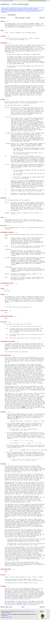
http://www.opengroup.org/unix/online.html (17, 598)
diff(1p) (28, 577)
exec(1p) (35, 582)
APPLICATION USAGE (6, 11)
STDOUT (30, 9)
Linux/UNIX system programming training (37, 0)
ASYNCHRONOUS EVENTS (21, 9)
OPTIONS (25, 7)
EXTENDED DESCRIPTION (15, 10)
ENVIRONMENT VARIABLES (7, 9)
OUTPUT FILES (4, 10)
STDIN (35, 7)
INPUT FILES (41, 7)
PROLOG (3, 7)
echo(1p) (34, 577)
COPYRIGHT (4, 12)
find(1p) (40, 577)
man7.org (2, 0)
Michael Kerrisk (21, 611)
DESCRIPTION (18, 7)
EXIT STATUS (25, 10)
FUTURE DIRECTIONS (29, 11)
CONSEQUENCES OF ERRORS (36, 10)
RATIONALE (21, 11)
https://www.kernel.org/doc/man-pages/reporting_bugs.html (22, 604)
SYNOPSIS (12, 7)
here (7, 615)
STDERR (35, 9)
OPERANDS (30, 7)
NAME (7, 7)
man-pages (10, 0)
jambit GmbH (9, 617)
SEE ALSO (37, 11)
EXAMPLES (14, 11)
